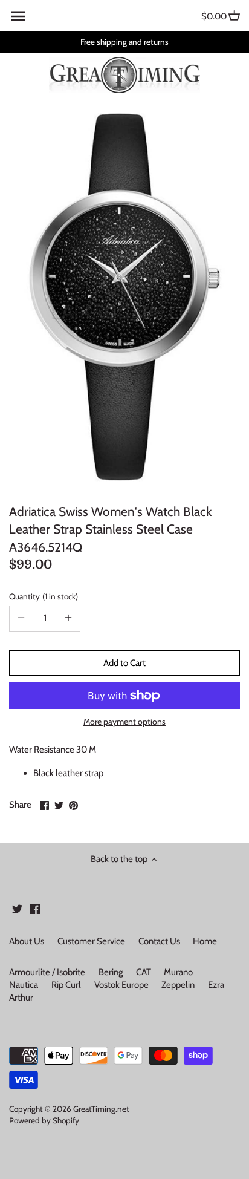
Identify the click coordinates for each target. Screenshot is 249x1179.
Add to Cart (124, 663)
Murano (178, 972)
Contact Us (159, 941)
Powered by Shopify (44, 1120)
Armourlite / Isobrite (47, 972)
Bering (111, 972)
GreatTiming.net (101, 1109)
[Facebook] (35, 908)
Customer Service (91, 941)
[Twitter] (17, 908)
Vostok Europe (121, 984)
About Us (26, 941)
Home (205, 941)
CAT (143, 972)
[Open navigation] (18, 16)
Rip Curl (66, 984)
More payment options (124, 722)
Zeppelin (178, 984)
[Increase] (68, 618)
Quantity (42, 596)
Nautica (23, 984)
